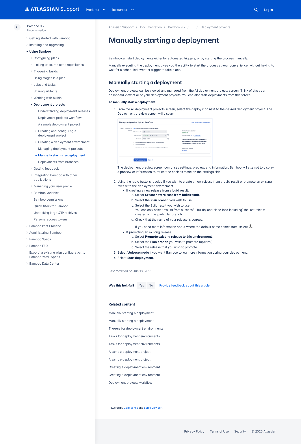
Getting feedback (46, 168)
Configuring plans (46, 58)
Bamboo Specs (40, 239)
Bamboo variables (46, 193)
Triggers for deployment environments (136, 328)
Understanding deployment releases (64, 111)
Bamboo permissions (48, 199)
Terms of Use (219, 431)
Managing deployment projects (60, 148)
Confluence (131, 407)
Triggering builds (46, 71)
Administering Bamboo (45, 232)
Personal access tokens (50, 219)
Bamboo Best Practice (45, 226)
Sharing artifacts (45, 91)
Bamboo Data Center (44, 263)
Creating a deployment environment (63, 142)
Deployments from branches (58, 162)
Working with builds (47, 98)
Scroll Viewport (153, 407)
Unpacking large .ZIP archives (55, 212)
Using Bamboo (40, 51)
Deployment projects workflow (60, 118)
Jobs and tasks (45, 84)
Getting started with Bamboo (49, 38)
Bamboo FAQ (38, 246)
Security (240, 431)
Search (256, 9)
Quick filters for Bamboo (51, 206)
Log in (268, 9)
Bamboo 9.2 (35, 26)
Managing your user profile (53, 186)
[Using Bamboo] (193, 27)
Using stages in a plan (49, 78)
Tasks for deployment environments (134, 336)
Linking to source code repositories (59, 64)
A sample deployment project (59, 124)
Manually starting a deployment (61, 155)
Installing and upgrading (46, 45)
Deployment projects (49, 104)
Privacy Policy (194, 431)
